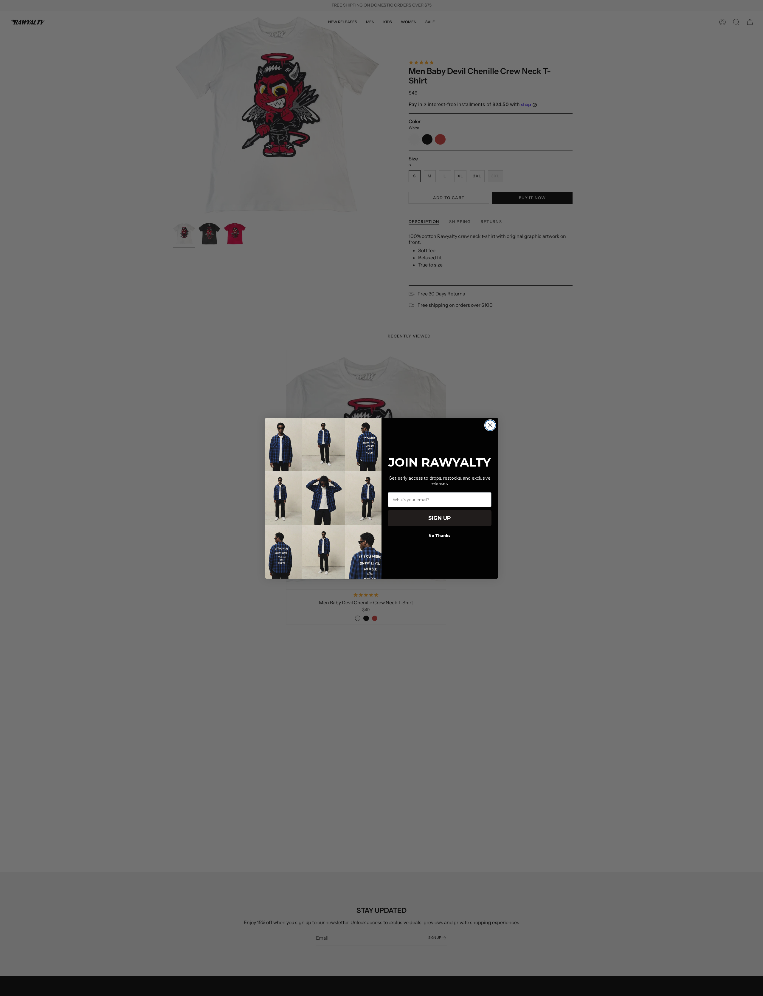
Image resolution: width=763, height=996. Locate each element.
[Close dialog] (490, 425)
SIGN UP (439, 518)
